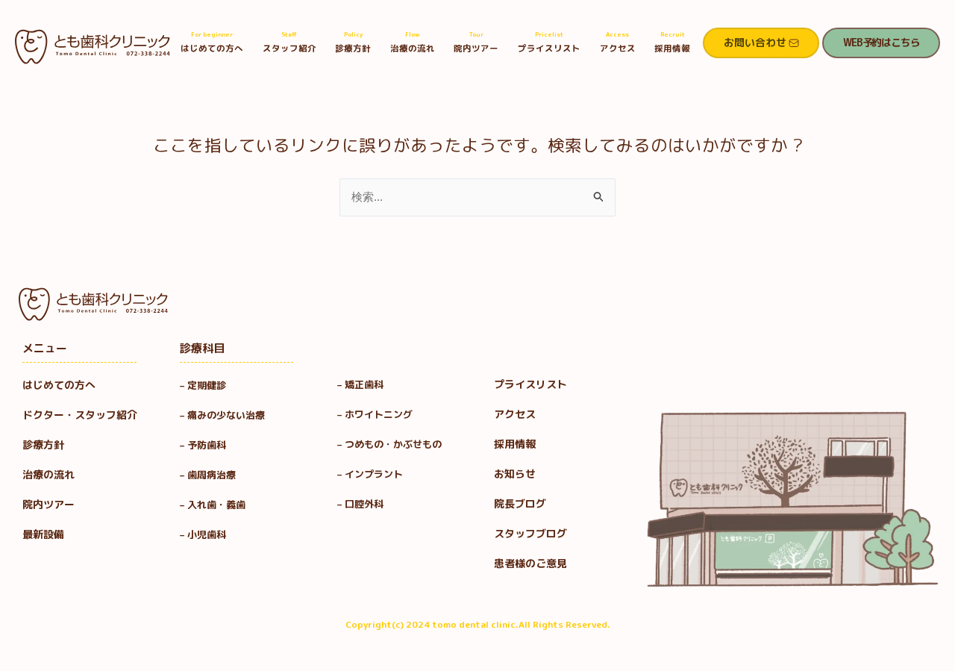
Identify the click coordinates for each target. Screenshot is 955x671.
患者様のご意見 (530, 563)
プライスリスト (549, 42)
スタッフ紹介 (289, 42)
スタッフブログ (530, 533)
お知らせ (515, 473)
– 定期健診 (203, 385)
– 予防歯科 (208, 445)
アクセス (618, 42)
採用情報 (672, 42)
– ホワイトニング (375, 414)
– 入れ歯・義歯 (212, 504)
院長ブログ (520, 503)
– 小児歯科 (208, 534)
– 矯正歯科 (360, 384)
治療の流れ (412, 42)
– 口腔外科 (360, 504)
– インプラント (370, 474)
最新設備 (43, 534)
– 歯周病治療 (208, 474)
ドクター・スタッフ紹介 (79, 415)
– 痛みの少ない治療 (222, 415)
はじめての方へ (212, 42)
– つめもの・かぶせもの (389, 444)
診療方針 (353, 42)
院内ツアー (476, 42)
